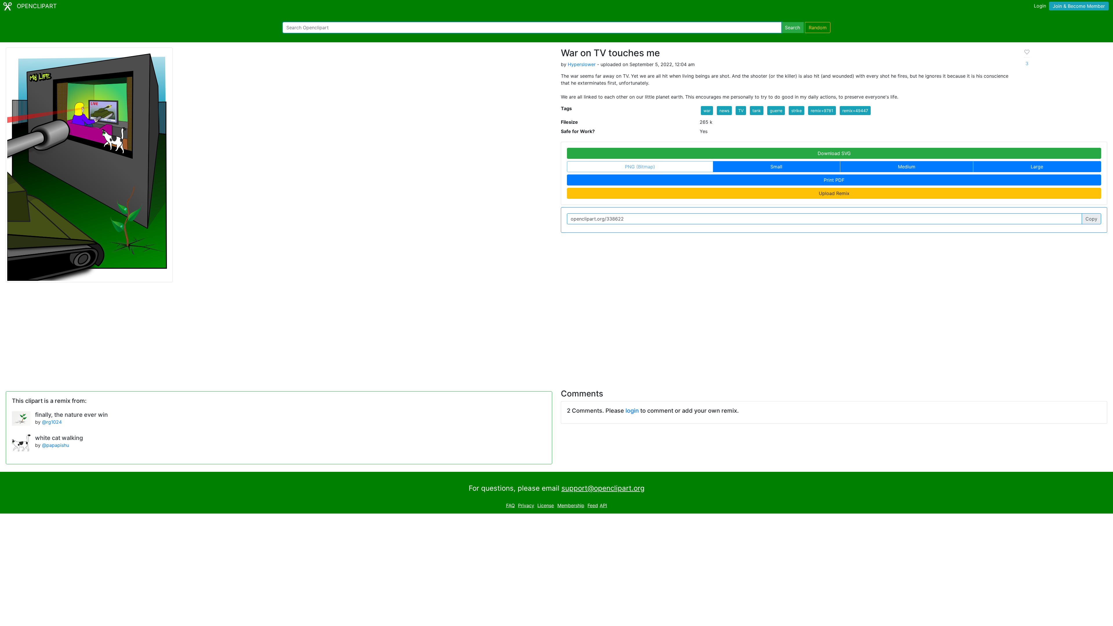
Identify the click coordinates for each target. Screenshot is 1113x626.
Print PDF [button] (834, 180)
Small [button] (776, 167)
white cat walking (59, 437)
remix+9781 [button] (822, 110)
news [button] (724, 110)
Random (818, 27)
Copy (1091, 219)
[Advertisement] (556, 332)
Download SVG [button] (834, 153)
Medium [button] (906, 167)
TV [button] (740, 110)
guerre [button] (776, 110)
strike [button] (796, 110)
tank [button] (756, 110)
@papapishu (55, 445)
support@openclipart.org (603, 488)
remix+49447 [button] (855, 110)
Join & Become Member (1079, 6)
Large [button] (1037, 167)
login (632, 410)
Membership (570, 505)
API (603, 505)
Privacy (526, 505)
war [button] (706, 110)
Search (792, 27)
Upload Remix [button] (834, 193)
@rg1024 (52, 422)
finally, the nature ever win (71, 414)
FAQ (510, 505)
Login (1040, 6)
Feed (593, 505)
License (545, 505)
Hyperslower (582, 64)
